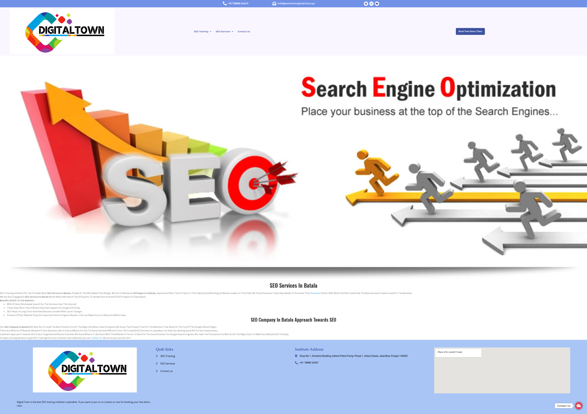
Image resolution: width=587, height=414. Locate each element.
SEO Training (201, 31)
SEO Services (223, 31)
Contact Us (244, 31)
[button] (203, 31)
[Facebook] (366, 4)
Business (315, 293)
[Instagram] (371, 4)
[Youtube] (377, 4)
